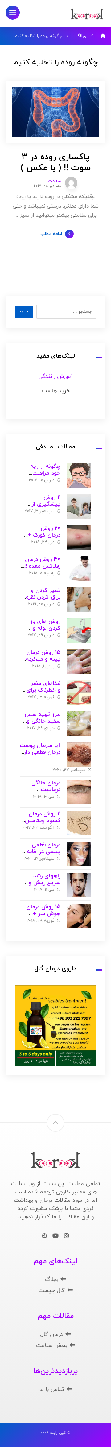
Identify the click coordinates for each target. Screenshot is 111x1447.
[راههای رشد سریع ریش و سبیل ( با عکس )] (79, 885)
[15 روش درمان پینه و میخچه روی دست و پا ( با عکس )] (79, 661)
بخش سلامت (51, 1345)
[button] (13, 13)
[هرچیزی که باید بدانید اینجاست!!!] (86, 14)
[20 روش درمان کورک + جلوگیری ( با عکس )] (79, 537)
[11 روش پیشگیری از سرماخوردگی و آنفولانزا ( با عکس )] (79, 506)
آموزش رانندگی (55, 376)
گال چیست (52, 1290)
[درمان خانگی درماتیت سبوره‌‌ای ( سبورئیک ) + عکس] (79, 792)
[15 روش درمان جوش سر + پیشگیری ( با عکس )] (79, 916)
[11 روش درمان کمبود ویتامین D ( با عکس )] (79, 823)
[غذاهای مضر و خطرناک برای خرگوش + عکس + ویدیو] (79, 692)
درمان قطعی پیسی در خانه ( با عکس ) (41, 852)
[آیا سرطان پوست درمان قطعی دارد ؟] (79, 754)
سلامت (54, 181)
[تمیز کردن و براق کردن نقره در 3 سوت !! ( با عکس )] (79, 599)
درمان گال (51, 1334)
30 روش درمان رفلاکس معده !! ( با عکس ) (40, 566)
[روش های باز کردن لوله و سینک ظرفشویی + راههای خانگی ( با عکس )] (79, 630)
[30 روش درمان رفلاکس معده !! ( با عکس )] (79, 568)
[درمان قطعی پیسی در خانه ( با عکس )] (79, 854)
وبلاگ (51, 1279)
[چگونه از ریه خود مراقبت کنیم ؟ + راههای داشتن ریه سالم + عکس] (79, 475)
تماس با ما (51, 1389)
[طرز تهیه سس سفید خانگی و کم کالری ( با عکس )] (79, 723)
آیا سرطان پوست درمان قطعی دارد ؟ (40, 752)
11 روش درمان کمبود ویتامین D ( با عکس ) (40, 821)
